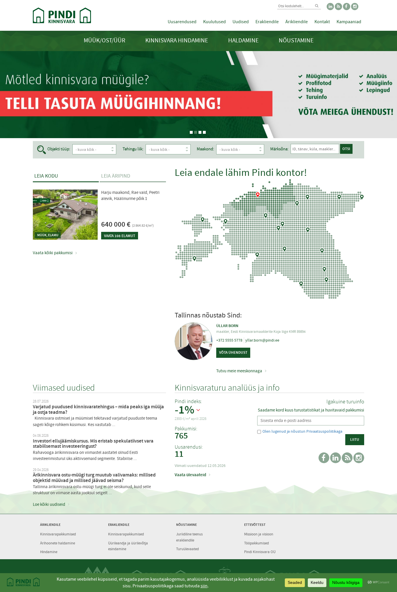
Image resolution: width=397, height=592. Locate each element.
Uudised (241, 22)
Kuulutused (214, 22)
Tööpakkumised (256, 543)
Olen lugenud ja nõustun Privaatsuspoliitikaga (302, 431)
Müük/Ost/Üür (104, 40)
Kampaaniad (349, 22)
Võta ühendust (233, 352)
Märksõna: (279, 149)
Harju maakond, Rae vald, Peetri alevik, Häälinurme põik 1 (130, 195)
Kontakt (322, 22)
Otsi (346, 148)
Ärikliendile (296, 22)
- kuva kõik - (86, 149)
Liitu (354, 439)
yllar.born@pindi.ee (262, 340)
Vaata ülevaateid (190, 475)
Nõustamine (296, 40)
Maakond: (205, 149)
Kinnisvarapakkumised (58, 534)
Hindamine (48, 551)
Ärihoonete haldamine (57, 543)
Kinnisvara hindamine (176, 40)
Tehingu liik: (133, 149)
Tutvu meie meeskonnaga (239, 371)
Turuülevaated (187, 548)
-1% (184, 410)
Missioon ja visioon (258, 534)
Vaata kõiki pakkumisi (53, 253)
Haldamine (243, 40)
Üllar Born (227, 326)
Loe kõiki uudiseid (49, 504)
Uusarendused (182, 22)
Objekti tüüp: (58, 149)
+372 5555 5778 (229, 340)
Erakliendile (267, 22)
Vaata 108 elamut (119, 235)
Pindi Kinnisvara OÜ (260, 551)
